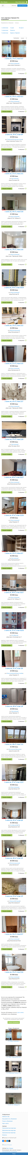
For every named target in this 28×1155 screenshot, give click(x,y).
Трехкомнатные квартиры (8, 1132)
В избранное (21, 73)
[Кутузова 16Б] (14, 734)
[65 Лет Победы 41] (14, 201)
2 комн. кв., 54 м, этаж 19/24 (14, 287)
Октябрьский (15, 635)
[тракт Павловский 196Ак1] (14, 239)
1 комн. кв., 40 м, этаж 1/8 (14, 706)
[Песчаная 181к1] (14, 429)
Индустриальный (15, 63)
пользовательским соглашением (9, 1151)
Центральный (15, 178)
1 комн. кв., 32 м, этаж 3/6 (14, 668)
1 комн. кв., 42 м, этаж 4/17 (14, 553)
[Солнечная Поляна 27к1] (14, 124)
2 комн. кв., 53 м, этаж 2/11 (14, 174)
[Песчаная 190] (14, 163)
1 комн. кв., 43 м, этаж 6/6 (14, 820)
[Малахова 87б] (14, 962)
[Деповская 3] (14, 848)
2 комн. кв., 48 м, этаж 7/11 (14, 744)
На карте (21, 27)
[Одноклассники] (5, 1141)
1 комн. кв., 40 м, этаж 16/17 (14, 477)
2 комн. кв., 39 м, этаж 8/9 (14, 134)
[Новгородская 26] (14, 353)
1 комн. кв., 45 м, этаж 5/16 (14, 212)
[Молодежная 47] (14, 315)
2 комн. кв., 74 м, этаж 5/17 (14, 58)
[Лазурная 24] (14, 658)
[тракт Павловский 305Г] (14, 86)
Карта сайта (5, 1123)
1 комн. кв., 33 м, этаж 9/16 (14, 972)
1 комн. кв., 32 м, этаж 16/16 (14, 630)
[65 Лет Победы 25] (14, 582)
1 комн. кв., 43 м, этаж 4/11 (14, 96)
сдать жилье (20, 1012)
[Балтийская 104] (14, 772)
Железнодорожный (15, 330)
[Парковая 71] (14, 696)
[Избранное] (26, 2)
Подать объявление (22, 5)
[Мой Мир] (7, 1141)
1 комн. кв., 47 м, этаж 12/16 (14, 515)
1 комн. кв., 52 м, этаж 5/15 (14, 363)
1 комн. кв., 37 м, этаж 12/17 (14, 782)
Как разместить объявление (9, 1119)
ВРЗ (18, 825)
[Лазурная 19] (14, 505)
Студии (12, 27)
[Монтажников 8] (14, 886)
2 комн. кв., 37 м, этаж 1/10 (14, 439)
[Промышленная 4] (14, 543)
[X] (9, 1141)
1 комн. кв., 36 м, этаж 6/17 (14, 934)
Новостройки (19, 673)
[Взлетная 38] (14, 277)
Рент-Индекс (9, 1148)
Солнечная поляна (17, 139)
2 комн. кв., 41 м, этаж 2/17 (14, 401)
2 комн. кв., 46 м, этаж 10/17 (14, 592)
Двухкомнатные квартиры (9, 1130)
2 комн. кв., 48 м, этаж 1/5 (14, 858)
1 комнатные (4, 27)
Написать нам (5, 1116)
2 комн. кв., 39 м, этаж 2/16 (14, 249)
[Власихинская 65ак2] (14, 467)
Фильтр (14, 1153)
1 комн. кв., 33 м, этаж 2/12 (14, 325)
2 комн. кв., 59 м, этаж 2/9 (14, 896)
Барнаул (14, 5)
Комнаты (12, 30)
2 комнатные (4, 30)
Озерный (18, 901)
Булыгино (18, 749)
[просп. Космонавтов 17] (14, 620)
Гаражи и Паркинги (15, 33)
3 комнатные (4, 33)
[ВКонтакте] (3, 1141)
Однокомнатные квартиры (9, 1128)
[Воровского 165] (14, 810)
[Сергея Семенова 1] (14, 48)
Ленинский (10, 139)
